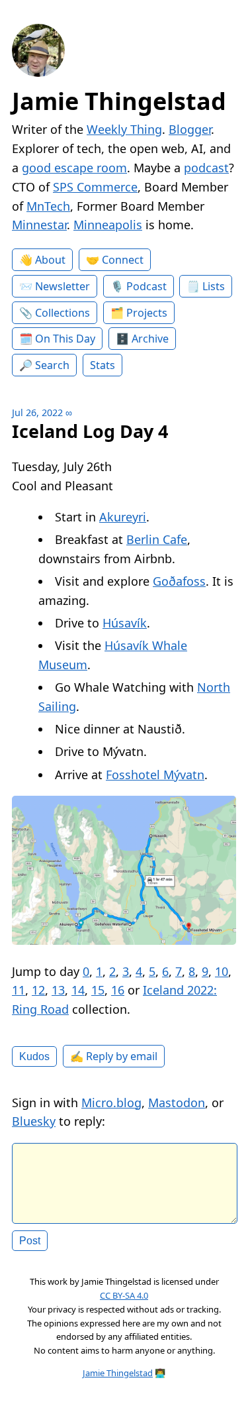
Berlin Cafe (156, 539)
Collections (62, 312)
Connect (123, 259)
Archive (150, 338)
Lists (213, 286)
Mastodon (176, 1102)
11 (18, 990)
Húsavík (125, 623)
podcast (206, 168)
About (50, 259)
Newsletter (62, 286)
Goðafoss (179, 581)
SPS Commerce (95, 187)
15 (97, 990)
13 (58, 990)
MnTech (48, 206)
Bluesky (34, 1121)
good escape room (74, 168)
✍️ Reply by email (113, 1056)
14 (78, 990)
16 (117, 990)
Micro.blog (111, 1102)
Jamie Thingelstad (119, 101)
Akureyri (122, 517)
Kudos (34, 1056)
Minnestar (39, 225)
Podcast (146, 286)
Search (52, 365)
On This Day (65, 338)
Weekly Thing (124, 129)
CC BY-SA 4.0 (124, 1295)
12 (38, 990)
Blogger (190, 129)
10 (221, 971)
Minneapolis (107, 225)
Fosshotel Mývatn (155, 775)
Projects (146, 312)
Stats (102, 365)
